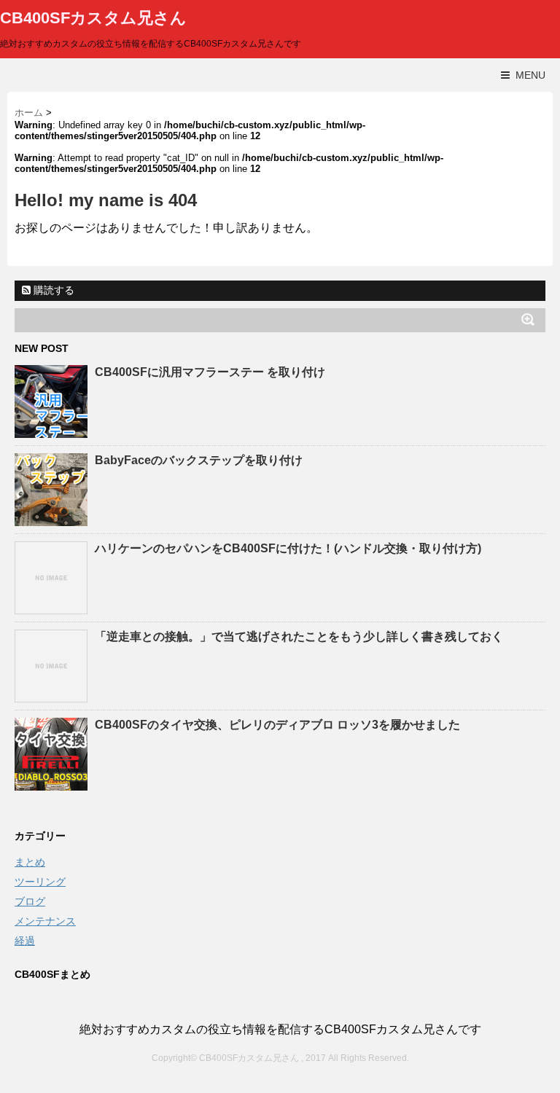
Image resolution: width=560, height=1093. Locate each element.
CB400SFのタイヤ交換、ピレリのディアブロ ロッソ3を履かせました (277, 724)
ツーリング (40, 882)
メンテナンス (45, 921)
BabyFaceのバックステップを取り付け (199, 460)
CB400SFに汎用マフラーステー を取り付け (210, 372)
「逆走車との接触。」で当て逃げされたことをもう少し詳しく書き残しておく (299, 636)
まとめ (30, 862)
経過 (25, 941)
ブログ (30, 901)
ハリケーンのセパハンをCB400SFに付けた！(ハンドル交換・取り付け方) (288, 548)
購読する (52, 290)
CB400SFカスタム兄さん (93, 18)
